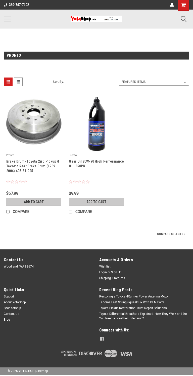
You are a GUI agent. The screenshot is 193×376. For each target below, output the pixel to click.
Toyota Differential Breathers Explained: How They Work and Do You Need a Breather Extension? (143, 316)
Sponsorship (12, 308)
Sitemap (42, 371)
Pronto (10, 155)
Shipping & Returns (112, 278)
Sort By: (58, 82)
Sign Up (116, 272)
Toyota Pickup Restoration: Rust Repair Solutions (133, 308)
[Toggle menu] (7, 18)
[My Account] (172, 5)
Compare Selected (171, 234)
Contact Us (11, 314)
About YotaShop (15, 302)
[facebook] (102, 339)
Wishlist (105, 266)
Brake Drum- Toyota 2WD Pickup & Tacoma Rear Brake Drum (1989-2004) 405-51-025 (32, 166)
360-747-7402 (19, 5)
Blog (7, 319)
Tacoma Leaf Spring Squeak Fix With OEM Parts (132, 302)
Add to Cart (34, 202)
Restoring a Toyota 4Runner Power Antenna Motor (134, 296)
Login (103, 272)
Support (9, 296)
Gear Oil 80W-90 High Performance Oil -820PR (96, 163)
